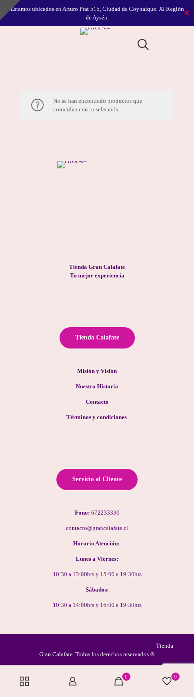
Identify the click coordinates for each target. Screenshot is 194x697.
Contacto (97, 401)
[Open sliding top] (10, 10)
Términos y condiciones (97, 417)
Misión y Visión (97, 371)
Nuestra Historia (97, 386)
